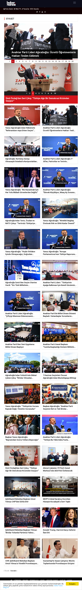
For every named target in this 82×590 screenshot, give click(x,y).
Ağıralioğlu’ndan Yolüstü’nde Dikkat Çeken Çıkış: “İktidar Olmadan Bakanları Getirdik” (21, 378)
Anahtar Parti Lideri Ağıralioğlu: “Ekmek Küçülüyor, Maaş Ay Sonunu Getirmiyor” (59, 192)
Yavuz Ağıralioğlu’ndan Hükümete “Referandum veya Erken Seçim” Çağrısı (20, 130)
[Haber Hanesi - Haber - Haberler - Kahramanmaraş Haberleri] (11, 3)
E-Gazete (35, 9)
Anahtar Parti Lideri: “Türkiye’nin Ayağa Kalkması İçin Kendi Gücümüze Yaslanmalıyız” (59, 285)
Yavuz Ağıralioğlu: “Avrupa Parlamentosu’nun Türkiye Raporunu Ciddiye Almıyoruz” (59, 254)
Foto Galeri (9, 9)
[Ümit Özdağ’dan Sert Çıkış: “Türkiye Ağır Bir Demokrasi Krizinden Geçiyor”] (41, 77)
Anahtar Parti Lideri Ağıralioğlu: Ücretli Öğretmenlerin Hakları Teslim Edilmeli (59, 130)
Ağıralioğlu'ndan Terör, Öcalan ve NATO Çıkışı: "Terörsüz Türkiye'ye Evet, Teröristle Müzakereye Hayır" (20, 223)
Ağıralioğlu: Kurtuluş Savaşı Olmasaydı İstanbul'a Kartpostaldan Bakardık (21, 161)
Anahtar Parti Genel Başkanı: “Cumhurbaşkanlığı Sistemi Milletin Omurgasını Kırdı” (58, 347)
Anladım (72, 583)
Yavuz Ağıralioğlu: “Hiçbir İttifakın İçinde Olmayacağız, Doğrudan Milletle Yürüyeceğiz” (20, 254)
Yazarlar (26, 9)
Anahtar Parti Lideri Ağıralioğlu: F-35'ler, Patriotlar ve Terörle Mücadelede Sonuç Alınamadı (58, 161)
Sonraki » (13, 571)
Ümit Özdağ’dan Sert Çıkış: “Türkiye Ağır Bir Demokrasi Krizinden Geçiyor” (37, 99)
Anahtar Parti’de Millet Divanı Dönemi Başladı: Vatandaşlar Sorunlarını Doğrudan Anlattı (59, 316)
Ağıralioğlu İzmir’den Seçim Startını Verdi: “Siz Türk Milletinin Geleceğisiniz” (21, 285)
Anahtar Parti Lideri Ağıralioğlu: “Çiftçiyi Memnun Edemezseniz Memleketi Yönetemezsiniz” (19, 316)
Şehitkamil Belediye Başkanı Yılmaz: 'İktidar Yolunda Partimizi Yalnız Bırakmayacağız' (21, 532)
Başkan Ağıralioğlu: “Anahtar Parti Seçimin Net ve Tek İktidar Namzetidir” (58, 409)
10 (55, 93)
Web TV (18, 9)
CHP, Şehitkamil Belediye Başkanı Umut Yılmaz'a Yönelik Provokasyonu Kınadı (21, 563)
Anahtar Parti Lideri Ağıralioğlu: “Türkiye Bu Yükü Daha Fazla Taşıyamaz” (57, 440)
